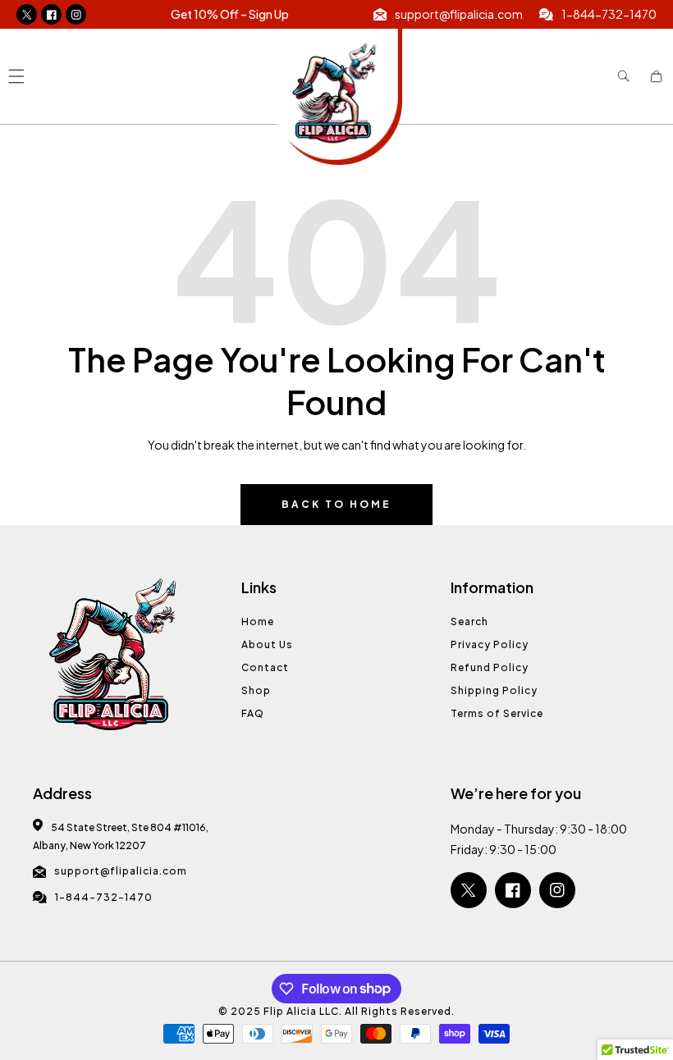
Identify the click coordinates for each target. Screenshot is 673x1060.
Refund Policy (490, 667)
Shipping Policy (494, 690)
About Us (267, 644)
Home (257, 621)
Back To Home (336, 504)
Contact (265, 667)
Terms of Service (497, 713)
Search (469, 621)
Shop (256, 690)
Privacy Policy (490, 644)
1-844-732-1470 (104, 897)
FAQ (252, 713)
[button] (16, 76)
